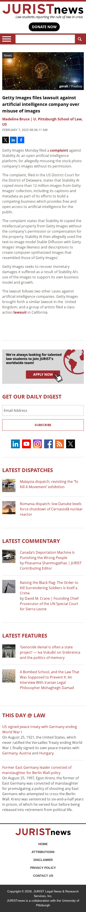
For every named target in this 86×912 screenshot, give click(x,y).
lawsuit (20, 312)
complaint (59, 150)
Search (79, 39)
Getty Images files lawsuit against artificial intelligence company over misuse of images (40, 104)
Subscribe (43, 425)
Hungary (46, 753)
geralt (63, 86)
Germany (9, 753)
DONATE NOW (44, 26)
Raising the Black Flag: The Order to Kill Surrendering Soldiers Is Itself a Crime (49, 588)
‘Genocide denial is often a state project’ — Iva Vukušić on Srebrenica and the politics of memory (50, 652)
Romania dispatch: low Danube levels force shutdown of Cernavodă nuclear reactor (51, 509)
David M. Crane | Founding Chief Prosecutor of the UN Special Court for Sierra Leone (49, 603)
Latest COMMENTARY (31, 540)
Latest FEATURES (24, 635)
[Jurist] (43, 11)
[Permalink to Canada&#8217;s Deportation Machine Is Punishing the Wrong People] (8, 556)
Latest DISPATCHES (27, 470)
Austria (25, 753)
